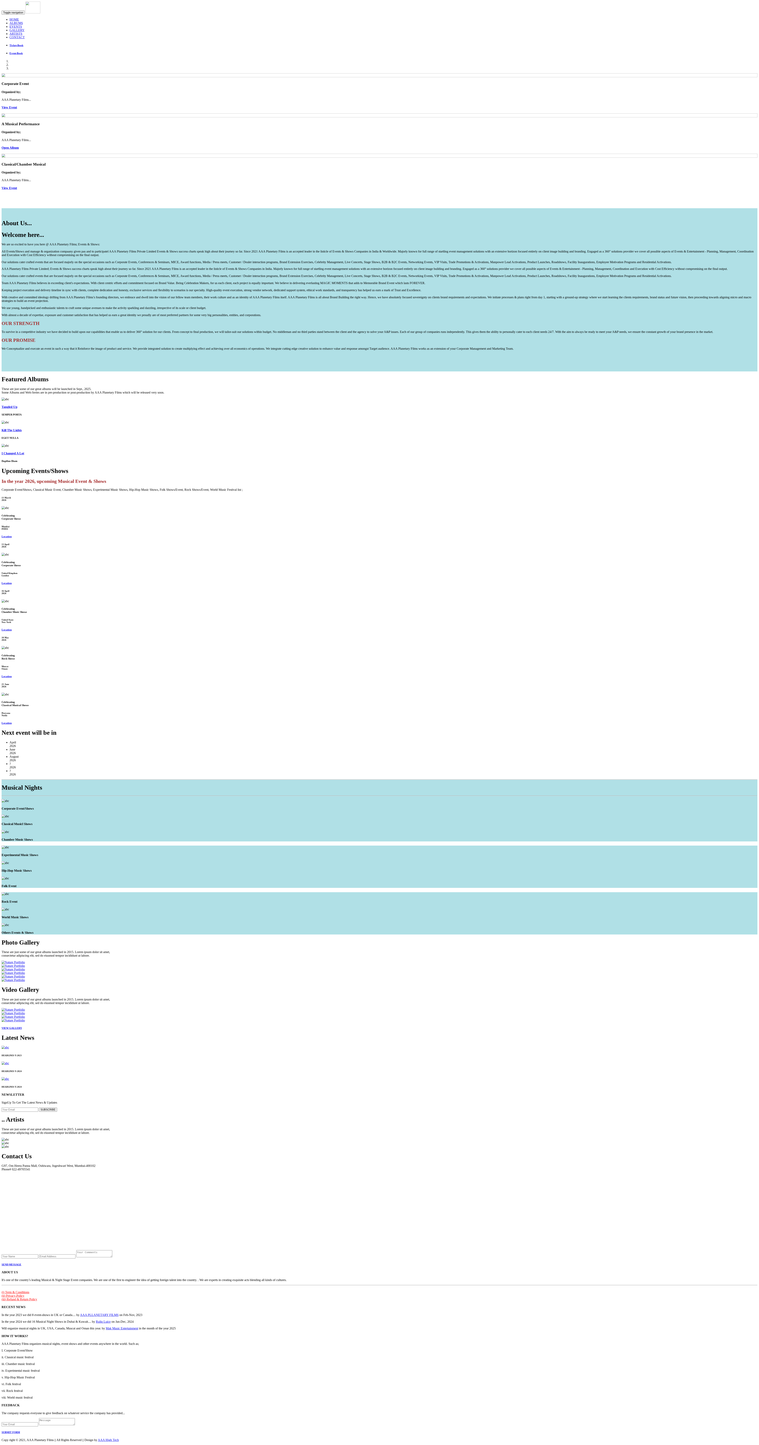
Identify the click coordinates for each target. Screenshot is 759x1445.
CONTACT (17, 37)
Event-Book (16, 53)
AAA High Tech (108, 1440)
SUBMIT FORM (11, 1432)
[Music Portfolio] (13, 962)
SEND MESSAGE (11, 1264)
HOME (14, 19)
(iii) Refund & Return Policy (19, 1299)
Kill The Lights (12, 430)
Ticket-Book (16, 45)
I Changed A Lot (13, 453)
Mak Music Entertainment (122, 1328)
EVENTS (15, 26)
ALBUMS (16, 23)
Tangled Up (9, 407)
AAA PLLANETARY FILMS (99, 1315)
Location (7, 536)
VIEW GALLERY (12, 1028)
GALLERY (17, 30)
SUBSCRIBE (48, 1109)
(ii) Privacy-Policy (13, 1295)
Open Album (10, 147)
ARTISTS (15, 33)
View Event (9, 107)
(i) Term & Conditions (15, 1292)
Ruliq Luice (103, 1321)
